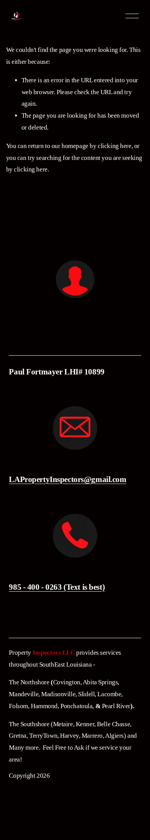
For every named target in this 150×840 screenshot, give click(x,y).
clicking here (114, 146)
